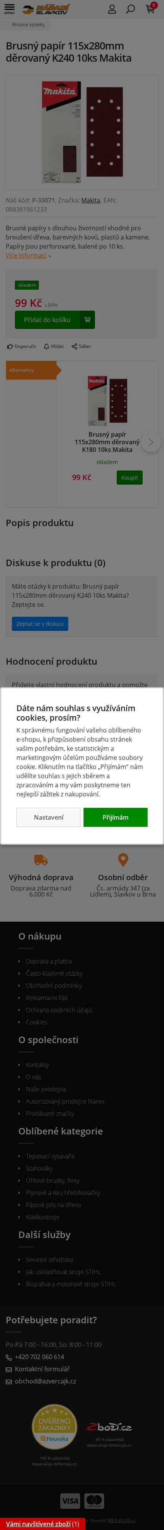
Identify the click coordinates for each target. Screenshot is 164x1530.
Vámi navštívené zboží (38, 1524)
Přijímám (116, 817)
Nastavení (48, 817)
